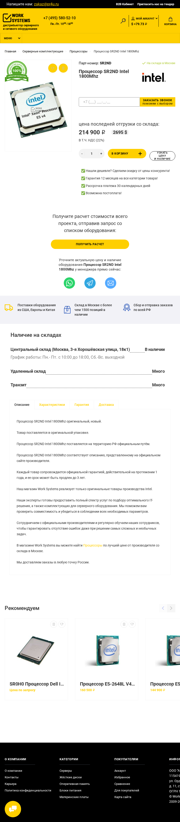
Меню (8, 38)
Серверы (66, 770)
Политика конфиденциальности (28, 790)
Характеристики (52, 405)
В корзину (120, 153)
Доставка (106, 405)
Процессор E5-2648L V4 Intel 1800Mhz (108, 684)
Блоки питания (70, 790)
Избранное (122, 777)
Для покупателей (126, 790)
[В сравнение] (53, 624)
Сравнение (122, 784)
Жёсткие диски (71, 777)
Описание (22, 405)
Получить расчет (90, 244)
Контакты (12, 777)
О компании (13, 770)
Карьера (10, 784)
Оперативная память (75, 784)
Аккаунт (120, 770)
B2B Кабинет (125, 4)
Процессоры (92, 545)
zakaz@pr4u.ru (46, 4)
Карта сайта (122, 797)
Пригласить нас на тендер (155, 4)
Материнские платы (74, 797)
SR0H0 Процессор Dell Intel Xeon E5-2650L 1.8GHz (37, 684)
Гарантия (82, 405)
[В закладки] (61, 624)
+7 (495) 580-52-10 (59, 18)
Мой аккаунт (145, 18)
